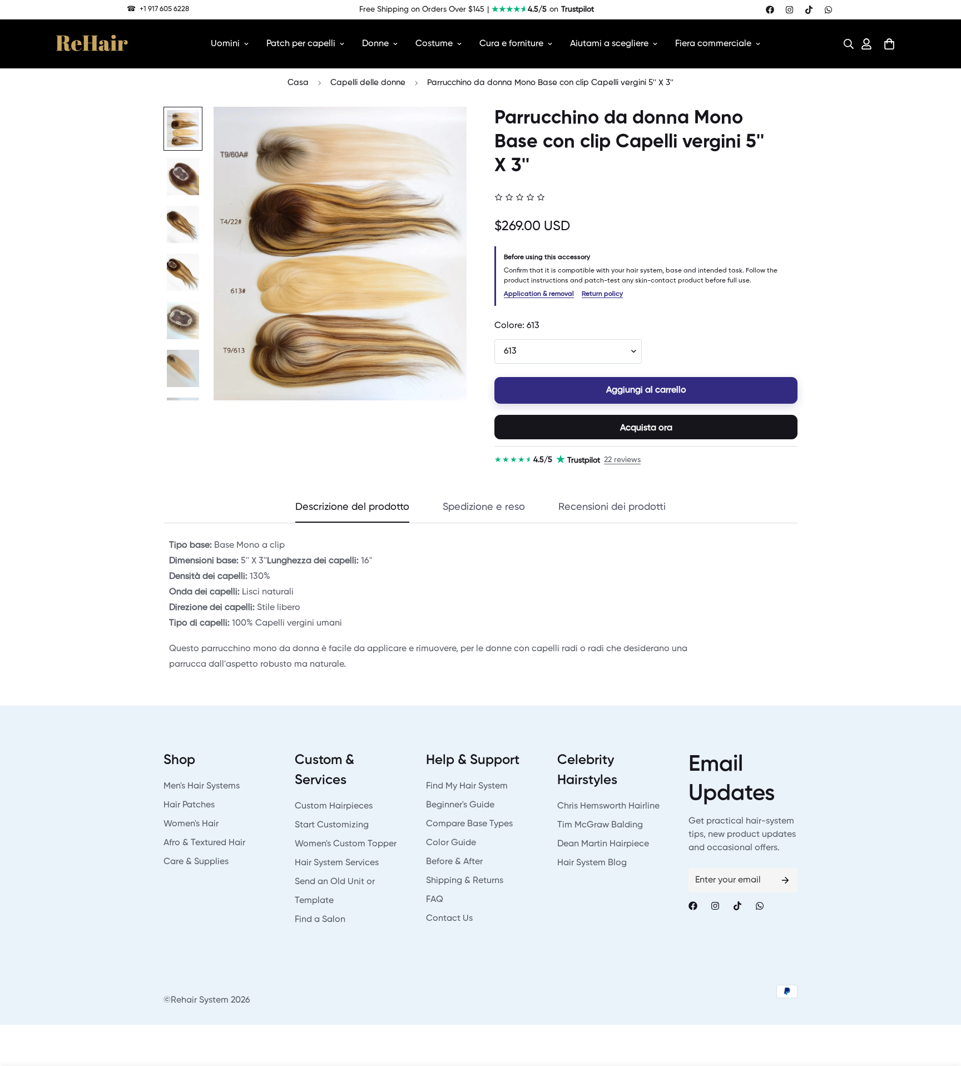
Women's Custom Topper (346, 844)
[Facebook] (770, 10)
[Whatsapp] (828, 10)
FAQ (434, 899)
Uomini (225, 43)
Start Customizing (332, 825)
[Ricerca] (845, 44)
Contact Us (449, 918)
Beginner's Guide (460, 805)
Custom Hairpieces (334, 806)
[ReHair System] (92, 44)
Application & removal (539, 294)
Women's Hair (191, 824)
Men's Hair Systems (202, 786)
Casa (298, 82)
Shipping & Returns (464, 880)
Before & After (454, 861)
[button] (845, 44)
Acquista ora (646, 428)
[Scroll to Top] (939, 1005)
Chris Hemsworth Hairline (608, 806)
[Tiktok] (809, 10)
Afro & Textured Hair (204, 843)
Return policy (602, 294)
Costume (434, 43)
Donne (375, 43)
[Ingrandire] (442, 130)
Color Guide (451, 843)
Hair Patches (189, 805)
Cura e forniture (511, 43)
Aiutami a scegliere (609, 43)
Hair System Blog (592, 863)
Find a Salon (320, 919)
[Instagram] (789, 10)
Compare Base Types (469, 824)
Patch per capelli (300, 43)
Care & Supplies (196, 861)
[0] (889, 44)
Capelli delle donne (367, 82)
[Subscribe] (785, 880)
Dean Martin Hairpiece (603, 844)
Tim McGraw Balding (600, 825)
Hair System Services (337, 863)
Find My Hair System (467, 786)
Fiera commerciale (713, 43)
